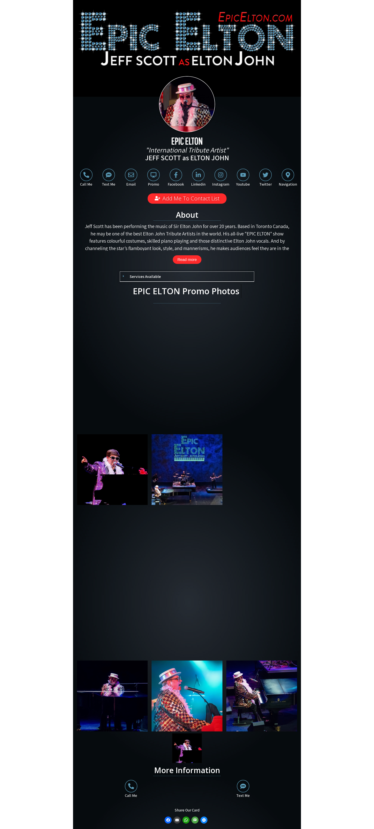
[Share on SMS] (195, 820)
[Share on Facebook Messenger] (204, 820)
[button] (187, 277)
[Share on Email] (178, 820)
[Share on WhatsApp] (187, 820)
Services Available (145, 276)
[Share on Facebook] (169, 820)
